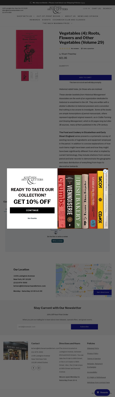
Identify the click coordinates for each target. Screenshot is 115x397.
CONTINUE (32, 210)
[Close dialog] (105, 171)
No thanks (32, 218)
